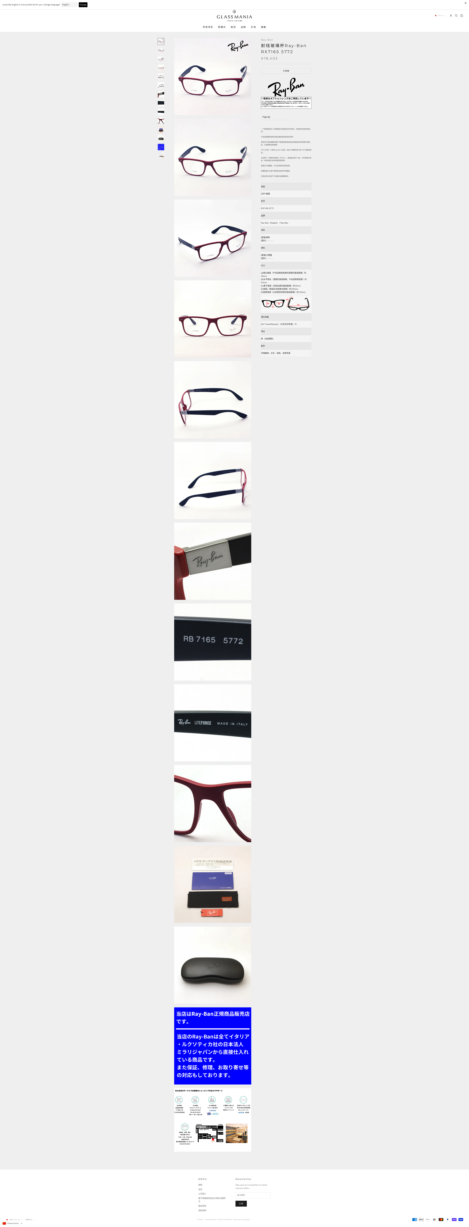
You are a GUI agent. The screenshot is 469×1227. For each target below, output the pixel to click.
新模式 (222, 27)
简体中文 (29, 1220)
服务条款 (202, 1206)
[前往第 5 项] (161, 76)
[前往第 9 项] (161, 111)
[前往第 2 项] (161, 50)
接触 (263, 27)
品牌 (243, 27)
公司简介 (202, 1194)
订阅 (241, 1203)
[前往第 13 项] (161, 147)
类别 (233, 27)
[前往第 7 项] (161, 94)
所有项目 (208, 27)
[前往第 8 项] (161, 103)
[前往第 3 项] (161, 59)
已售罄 (286, 71)
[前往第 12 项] (161, 138)
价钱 (253, 27)
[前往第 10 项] (161, 120)
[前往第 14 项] (161, 155)
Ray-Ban (267, 39)
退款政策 (202, 1210)
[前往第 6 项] (161, 85)
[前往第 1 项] (161, 41)
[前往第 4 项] (161, 67)
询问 (200, 1189)
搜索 (200, 1185)
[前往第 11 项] (161, 129)
